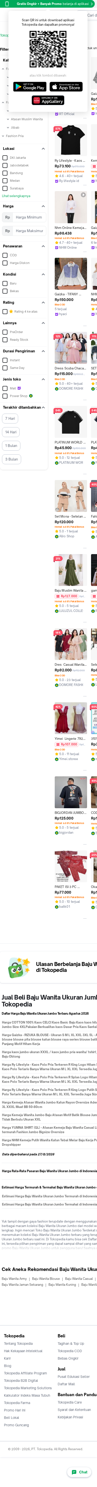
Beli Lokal (11, 1418)
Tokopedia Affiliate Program (25, 1373)
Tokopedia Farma (17, 1403)
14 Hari (10, 432)
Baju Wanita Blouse (46, 1279)
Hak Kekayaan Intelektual (23, 1351)
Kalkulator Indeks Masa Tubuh (27, 1395)
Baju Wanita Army (14, 1279)
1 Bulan (11, 445)
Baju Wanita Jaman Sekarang (22, 1284)
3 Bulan (11, 459)
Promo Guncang (16, 1425)
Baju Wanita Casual (79, 1279)
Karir (7, 1358)
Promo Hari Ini (14, 1410)
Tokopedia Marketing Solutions (28, 1388)
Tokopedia (8, 35)
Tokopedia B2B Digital (21, 1381)
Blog (7, 1366)
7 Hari (10, 418)
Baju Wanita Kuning (62, 1284)
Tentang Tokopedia (18, 1344)
